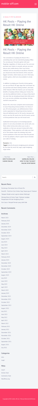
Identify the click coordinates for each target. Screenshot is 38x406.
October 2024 (5, 233)
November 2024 (6, 230)
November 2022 (6, 299)
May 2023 (4, 284)
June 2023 (4, 281)
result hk (15, 147)
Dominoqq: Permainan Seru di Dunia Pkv (13, 188)
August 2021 (5, 344)
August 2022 (5, 308)
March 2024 (4, 254)
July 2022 (4, 311)
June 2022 (4, 314)
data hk (10, 145)
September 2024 (6, 236)
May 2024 (4, 248)
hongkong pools (23, 145)
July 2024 (4, 242)
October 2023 (5, 269)
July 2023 (4, 278)
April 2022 (4, 320)
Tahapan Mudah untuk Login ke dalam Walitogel (15, 194)
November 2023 (6, 266)
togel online (6, 149)
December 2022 (6, 296)
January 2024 (5, 260)
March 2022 (4, 323)
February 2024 (5, 257)
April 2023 (4, 287)
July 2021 (4, 347)
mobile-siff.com (9, 3)
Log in (3, 370)
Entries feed (5, 373)
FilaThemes (32, 399)
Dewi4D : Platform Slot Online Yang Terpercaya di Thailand (19, 191)
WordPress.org (5, 379)
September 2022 (6, 305)
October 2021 (5, 338)
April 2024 (4, 251)
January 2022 (5, 329)
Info (10, 143)
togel (20, 147)
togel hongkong (27, 147)
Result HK (6, 104)
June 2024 (4, 245)
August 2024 (5, 239)
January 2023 (5, 293)
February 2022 (5, 326)
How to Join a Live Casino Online (9, 159)
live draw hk (8, 147)
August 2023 (5, 275)
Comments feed (6, 376)
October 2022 (5, 302)
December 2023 (6, 263)
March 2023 (4, 290)
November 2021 (6, 335)
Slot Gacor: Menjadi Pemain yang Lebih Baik (14, 202)
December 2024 (6, 227)
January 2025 (5, 224)
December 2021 (6, 332)
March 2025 (4, 218)
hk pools (15, 145)
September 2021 (6, 341)
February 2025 (5, 221)
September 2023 (6, 272)
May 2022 (4, 317)
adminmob (18, 17)
